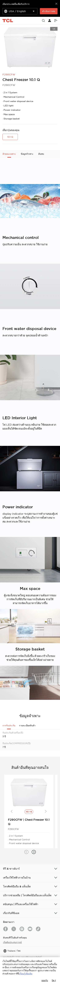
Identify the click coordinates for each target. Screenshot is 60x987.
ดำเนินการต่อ (48, 11)
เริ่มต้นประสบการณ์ (12, 942)
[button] (26, 851)
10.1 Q (10, 136)
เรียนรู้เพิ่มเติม (25, 973)
